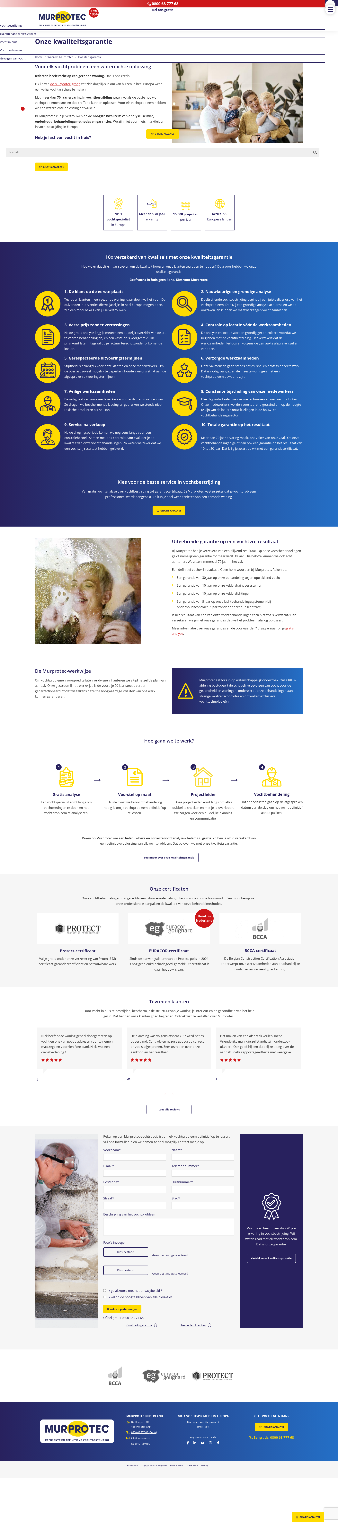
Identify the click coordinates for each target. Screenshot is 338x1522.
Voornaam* (112, 1150)
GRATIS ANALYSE (273, 1427)
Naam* (177, 1150)
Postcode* (111, 1182)
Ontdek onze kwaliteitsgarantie (271, 1258)
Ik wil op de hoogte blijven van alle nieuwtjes (140, 1297)
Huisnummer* (182, 1182)
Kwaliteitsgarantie (90, 57)
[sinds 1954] (62, 18)
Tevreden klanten (77, 299)
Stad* (176, 1198)
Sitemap (204, 1465)
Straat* (108, 1198)
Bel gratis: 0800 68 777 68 (273, 1437)
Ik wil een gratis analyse (122, 1309)
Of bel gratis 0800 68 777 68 (123, 1318)
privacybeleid (150, 1290)
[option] (66, 1231)
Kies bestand (125, 1252)
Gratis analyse (53, 167)
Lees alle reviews (169, 1109)
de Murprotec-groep (65, 84)
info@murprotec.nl (141, 1438)
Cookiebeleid (192, 1465)
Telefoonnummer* (185, 1166)
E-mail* (108, 1166)
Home (39, 57)
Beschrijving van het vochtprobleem (129, 1214)
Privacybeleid (176, 1465)
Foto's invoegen (115, 1242)
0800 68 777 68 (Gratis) (144, 1432)
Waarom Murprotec (60, 57)
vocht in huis (147, 280)
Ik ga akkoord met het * (135, 1290)
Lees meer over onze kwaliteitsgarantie (169, 857)
